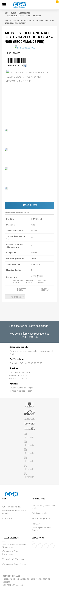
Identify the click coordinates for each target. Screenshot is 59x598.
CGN (6, 13)
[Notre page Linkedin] (46, 545)
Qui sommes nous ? (11, 506)
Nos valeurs (8, 518)
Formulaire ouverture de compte (14, 512)
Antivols (37, 16)
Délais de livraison (40, 513)
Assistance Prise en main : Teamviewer (14, 546)
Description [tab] (23, 212)
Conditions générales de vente (43, 507)
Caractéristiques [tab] (11, 212)
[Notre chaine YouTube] (40, 545)
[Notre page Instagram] (52, 545)
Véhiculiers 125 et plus (13, 559)
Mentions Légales (11, 576)
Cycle (13, 13)
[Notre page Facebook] (34, 545)
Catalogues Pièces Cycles (14, 564)
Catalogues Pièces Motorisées (11, 552)
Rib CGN (36, 523)
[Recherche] (48, 4)
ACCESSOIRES (24, 13)
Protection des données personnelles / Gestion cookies (27, 580)
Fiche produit (17, 297)
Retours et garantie (41, 518)
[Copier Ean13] (25, 65)
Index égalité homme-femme (42, 529)
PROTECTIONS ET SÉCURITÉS (18, 16)
